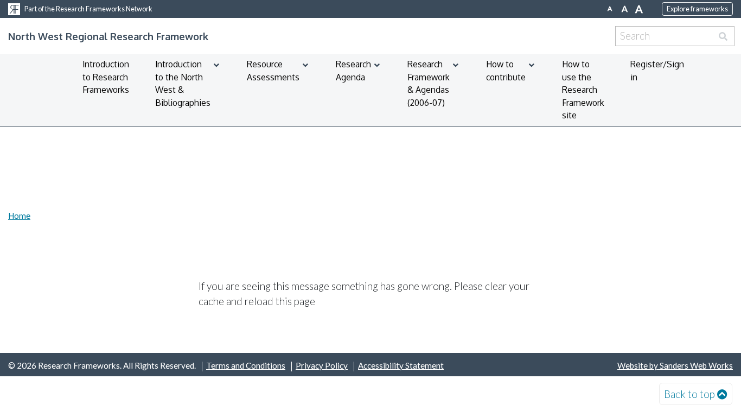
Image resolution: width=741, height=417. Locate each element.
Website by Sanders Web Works (675, 365)
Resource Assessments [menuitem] (273, 71)
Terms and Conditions (245, 365)
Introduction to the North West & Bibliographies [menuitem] (182, 83)
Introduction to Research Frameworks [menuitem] (105, 77)
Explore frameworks (697, 8)
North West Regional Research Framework (108, 36)
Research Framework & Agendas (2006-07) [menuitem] (428, 83)
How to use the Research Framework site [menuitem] (583, 90)
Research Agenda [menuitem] (353, 71)
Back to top (689, 394)
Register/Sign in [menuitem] (657, 71)
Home (19, 215)
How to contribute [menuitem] (506, 71)
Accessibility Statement (401, 365)
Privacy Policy (322, 365)
